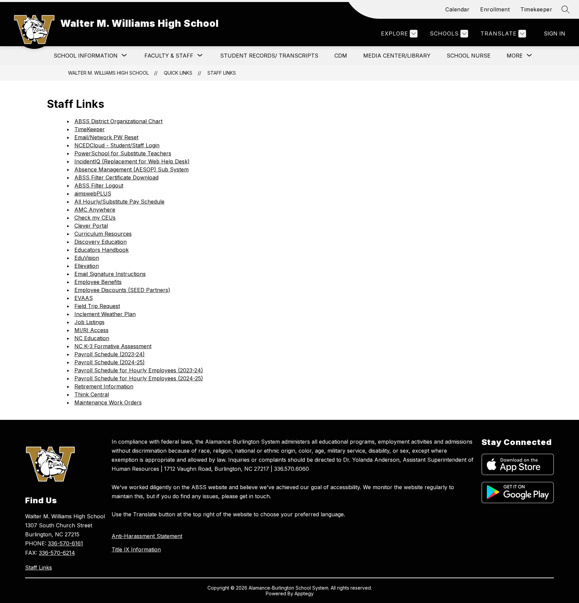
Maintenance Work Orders (108, 402)
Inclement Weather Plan (105, 314)
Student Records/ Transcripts (269, 55)
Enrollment (495, 9)
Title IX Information (136, 549)
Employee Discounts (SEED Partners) (122, 290)
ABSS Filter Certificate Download (116, 177)
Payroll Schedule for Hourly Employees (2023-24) (138, 370)
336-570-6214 (57, 552)
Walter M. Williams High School (108, 73)
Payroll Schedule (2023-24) (109, 354)
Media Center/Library (397, 55)
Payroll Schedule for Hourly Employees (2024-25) (138, 378)
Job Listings (89, 322)
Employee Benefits (98, 282)
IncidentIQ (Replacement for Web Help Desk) (132, 161)
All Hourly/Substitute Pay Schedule (119, 201)
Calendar (457, 9)
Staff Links (221, 73)
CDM (340, 55)
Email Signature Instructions (110, 274)
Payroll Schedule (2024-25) (109, 362)
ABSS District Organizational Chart (118, 121)
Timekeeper (536, 9)
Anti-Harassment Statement (147, 536)
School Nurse (469, 55)
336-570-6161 (65, 543)
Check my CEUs (95, 217)
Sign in (554, 33)
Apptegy (304, 593)
